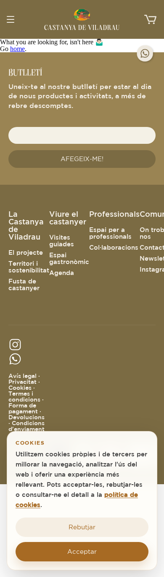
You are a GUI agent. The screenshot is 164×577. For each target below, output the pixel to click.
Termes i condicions (24, 396)
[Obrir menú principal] (14, 19)
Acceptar (82, 551)
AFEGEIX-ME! (82, 158)
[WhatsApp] (145, 54)
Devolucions (26, 417)
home (17, 48)
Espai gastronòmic (69, 258)
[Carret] (150, 19)
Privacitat (22, 381)
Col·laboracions (113, 247)
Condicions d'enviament (26, 426)
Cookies (20, 387)
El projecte (25, 252)
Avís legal (22, 375)
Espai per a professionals (110, 233)
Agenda (61, 272)
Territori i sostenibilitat (28, 267)
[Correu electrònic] (18, 363)
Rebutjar (82, 527)
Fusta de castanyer (24, 284)
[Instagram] (18, 349)
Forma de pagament (23, 408)
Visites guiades (61, 241)
